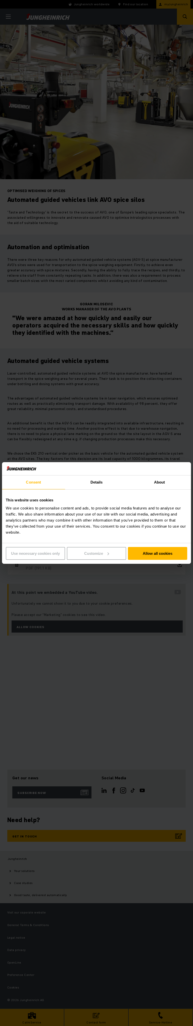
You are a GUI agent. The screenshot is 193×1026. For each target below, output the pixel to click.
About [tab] (159, 482)
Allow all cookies (157, 553)
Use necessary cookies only (35, 553)
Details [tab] (96, 482)
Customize (93, 553)
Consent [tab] (33, 482)
